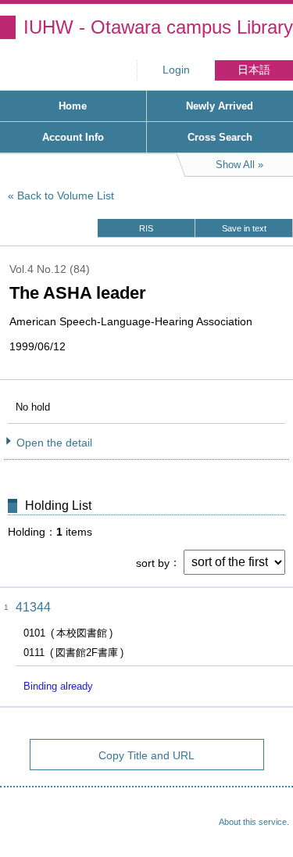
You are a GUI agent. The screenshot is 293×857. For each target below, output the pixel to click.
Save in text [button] (244, 228)
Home (73, 106)
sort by (153, 562)
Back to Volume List (65, 195)
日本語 (254, 70)
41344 (33, 607)
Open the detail (54, 442)
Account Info (73, 137)
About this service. (254, 822)
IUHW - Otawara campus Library (158, 27)
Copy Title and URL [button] (146, 755)
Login (176, 70)
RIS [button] (146, 228)
